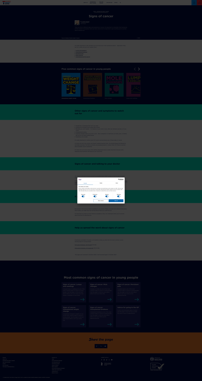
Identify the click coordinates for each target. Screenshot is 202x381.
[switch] (95, 196)
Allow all (116, 200)
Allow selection (101, 200)
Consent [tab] (85, 183)
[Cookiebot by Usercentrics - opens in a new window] (119, 179)
